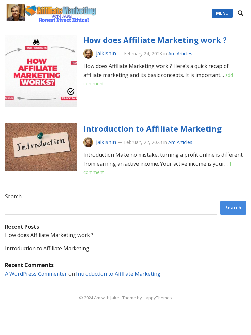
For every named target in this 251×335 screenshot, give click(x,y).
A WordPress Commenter (36, 273)
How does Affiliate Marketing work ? (155, 39)
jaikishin (106, 53)
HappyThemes (157, 298)
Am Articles (180, 53)
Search (13, 196)
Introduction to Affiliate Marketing (152, 128)
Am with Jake (106, 298)
